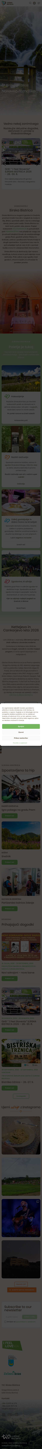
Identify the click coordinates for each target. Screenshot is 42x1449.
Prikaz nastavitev (21, 738)
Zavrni (21, 732)
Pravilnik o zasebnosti (20, 743)
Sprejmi (21, 726)
